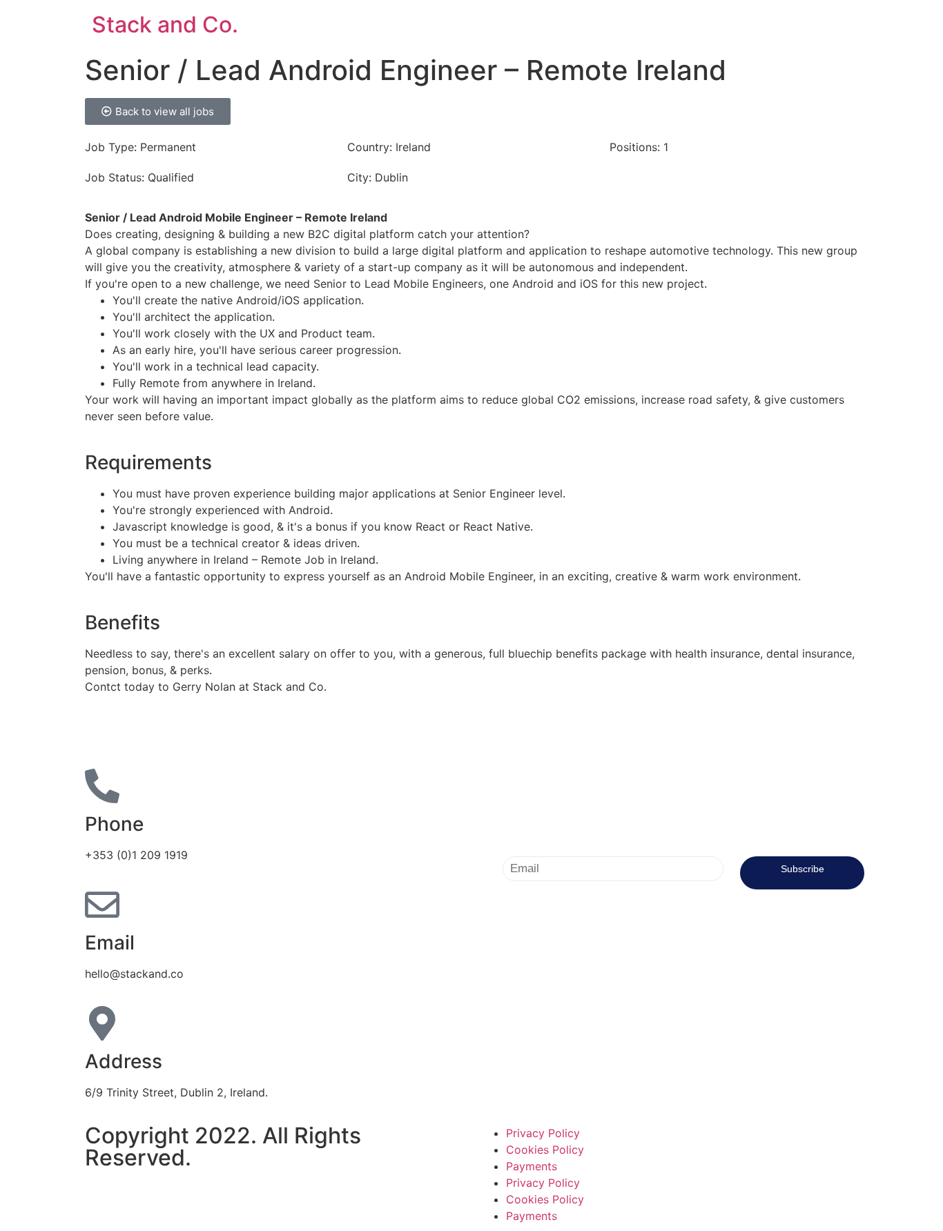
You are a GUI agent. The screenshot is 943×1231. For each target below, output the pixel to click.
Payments (531, 1166)
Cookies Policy (545, 1149)
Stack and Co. (165, 24)
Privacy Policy (543, 1133)
